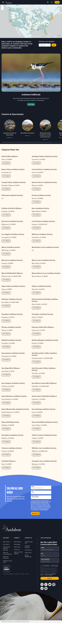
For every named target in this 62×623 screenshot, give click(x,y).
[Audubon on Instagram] (42, 584)
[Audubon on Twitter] (49, 584)
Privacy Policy (35, 509)
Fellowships (17, 544)
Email (33, 486)
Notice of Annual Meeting (7, 553)
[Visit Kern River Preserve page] (27, 130)
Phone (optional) (35, 496)
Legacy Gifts (28, 552)
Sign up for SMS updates (18, 552)
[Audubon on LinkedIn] (53, 584)
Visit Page (31, 104)
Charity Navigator (6, 568)
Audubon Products (27, 546)
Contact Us (17, 549)
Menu (3, 2)
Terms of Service (45, 501)
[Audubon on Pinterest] (45, 588)
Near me (48, 2)
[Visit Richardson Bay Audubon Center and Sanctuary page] (45, 130)
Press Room (17, 547)
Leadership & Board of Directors (6, 548)
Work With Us (17, 542)
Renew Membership (28, 555)
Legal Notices (17, 573)
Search (51, 2)
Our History (6, 544)
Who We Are (6, 542)
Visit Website (6, 163)
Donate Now (28, 550)
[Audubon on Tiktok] (42, 588)
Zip (32, 491)
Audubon (8, 2)
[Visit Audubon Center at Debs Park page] (10, 130)
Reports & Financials (6, 557)
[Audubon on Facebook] (45, 584)
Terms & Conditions (44, 509)
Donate (57, 2)
